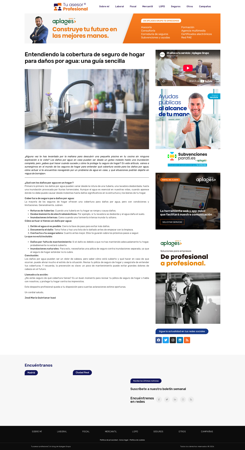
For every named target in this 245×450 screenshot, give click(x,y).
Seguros (175, 6)
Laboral (119, 6)
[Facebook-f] (159, 399)
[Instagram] (173, 340)
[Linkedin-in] (175, 399)
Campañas (205, 6)
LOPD (162, 6)
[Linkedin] (180, 340)
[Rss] (187, 340)
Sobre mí (104, 6)
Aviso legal (123, 440)
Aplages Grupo (65, 446)
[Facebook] (159, 340)
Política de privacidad (109, 440)
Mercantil (147, 6)
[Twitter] (166, 340)
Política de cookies (137, 440)
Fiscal (133, 6)
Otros (190, 6)
